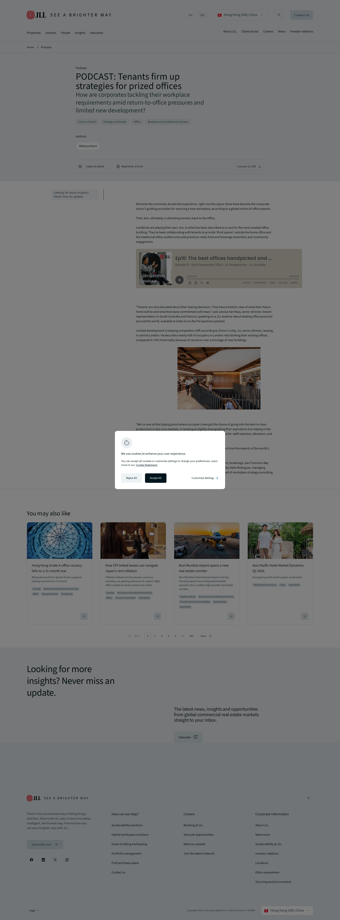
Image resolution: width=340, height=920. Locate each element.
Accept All (156, 478)
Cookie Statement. (147, 465)
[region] (170, 460)
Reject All (131, 478)
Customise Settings (205, 478)
